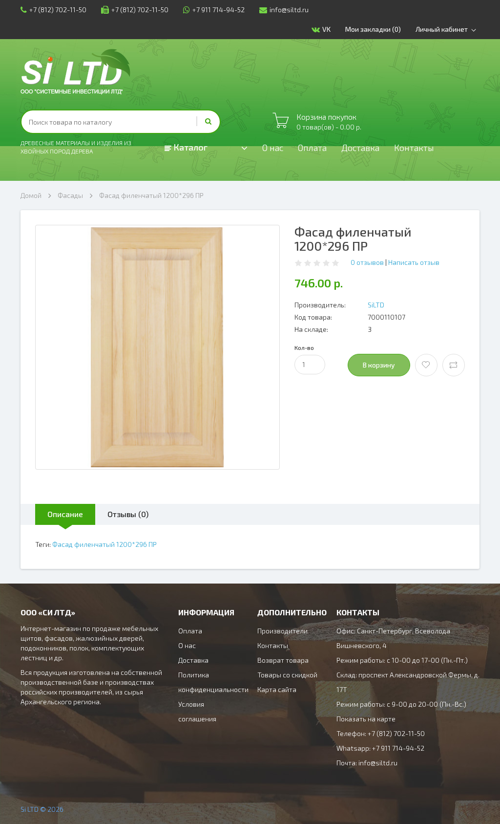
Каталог (189, 147)
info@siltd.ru (289, 9)
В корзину (379, 365)
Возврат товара (283, 660)
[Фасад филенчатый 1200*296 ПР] (157, 347)
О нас (272, 147)
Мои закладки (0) (373, 29)
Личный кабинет (442, 29)
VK (326, 29)
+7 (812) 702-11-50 (57, 9)
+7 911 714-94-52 (218, 9)
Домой (31, 195)
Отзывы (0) (127, 514)
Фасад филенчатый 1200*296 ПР (151, 195)
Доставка (360, 147)
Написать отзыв (413, 262)
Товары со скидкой (287, 675)
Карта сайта (276, 689)
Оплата (312, 147)
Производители (282, 631)
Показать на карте (366, 719)
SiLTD (376, 305)
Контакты (414, 147)
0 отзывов (367, 262)
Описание (65, 514)
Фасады (70, 195)
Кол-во (304, 347)
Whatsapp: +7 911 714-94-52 (380, 748)
